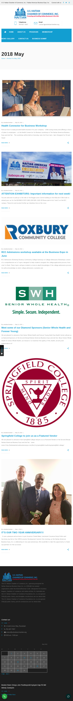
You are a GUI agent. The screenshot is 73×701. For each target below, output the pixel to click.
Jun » (7, 674)
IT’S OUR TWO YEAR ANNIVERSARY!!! (22, 532)
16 (18, 662)
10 (24, 658)
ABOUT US (21, 32)
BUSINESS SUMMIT (39, 38)
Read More (4, 142)
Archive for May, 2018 (14, 58)
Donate (2, 349)
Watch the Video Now (8, 695)
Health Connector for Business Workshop (24, 125)
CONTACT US (23, 38)
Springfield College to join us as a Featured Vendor (29, 436)
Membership (47, 32)
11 (31, 658)
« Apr (3, 674)
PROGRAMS (33, 32)
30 (18, 670)
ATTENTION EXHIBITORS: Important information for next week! (35, 193)
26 (37, 666)
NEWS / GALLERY (8, 38)
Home (11, 32)
